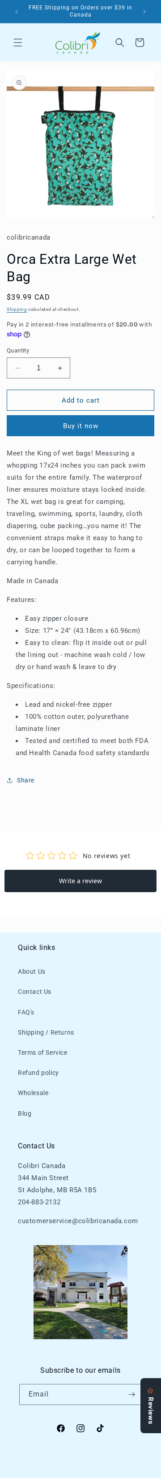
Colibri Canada (65, 1471)
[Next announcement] (144, 11)
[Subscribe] (131, 1394)
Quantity (18, 350)
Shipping (17, 309)
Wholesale (33, 1092)
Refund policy (38, 1072)
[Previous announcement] (16, 11)
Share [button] (25, 780)
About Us (32, 971)
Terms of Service (43, 1052)
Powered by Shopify (110, 1471)
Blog (24, 1113)
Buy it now (80, 426)
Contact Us (34, 991)
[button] (18, 42)
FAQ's (26, 1012)
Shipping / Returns (46, 1032)
